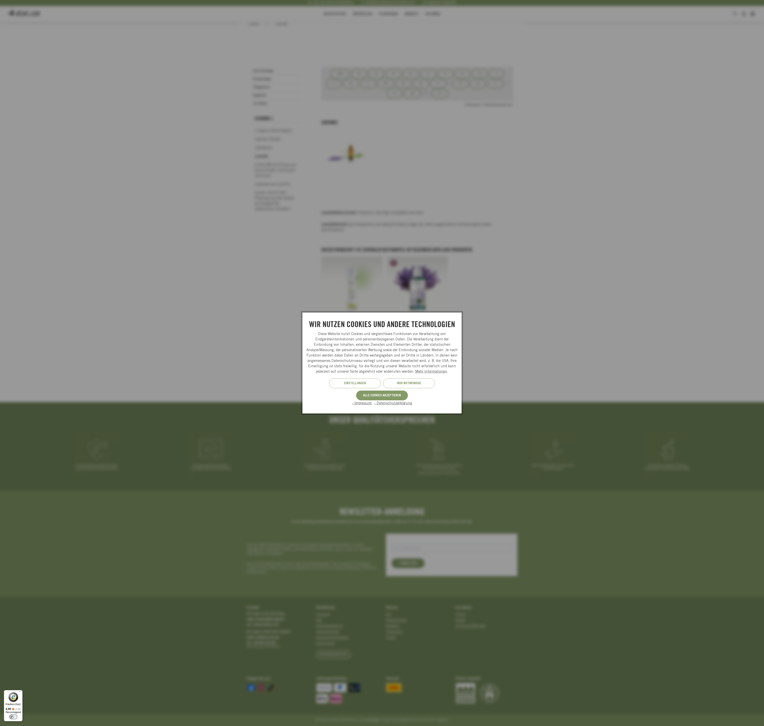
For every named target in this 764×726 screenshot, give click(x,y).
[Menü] (20, 692)
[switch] (13, 716)
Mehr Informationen (431, 372)
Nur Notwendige (409, 383)
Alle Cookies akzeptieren (382, 395)
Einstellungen (355, 383)
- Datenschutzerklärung (393, 403)
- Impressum (362, 403)
